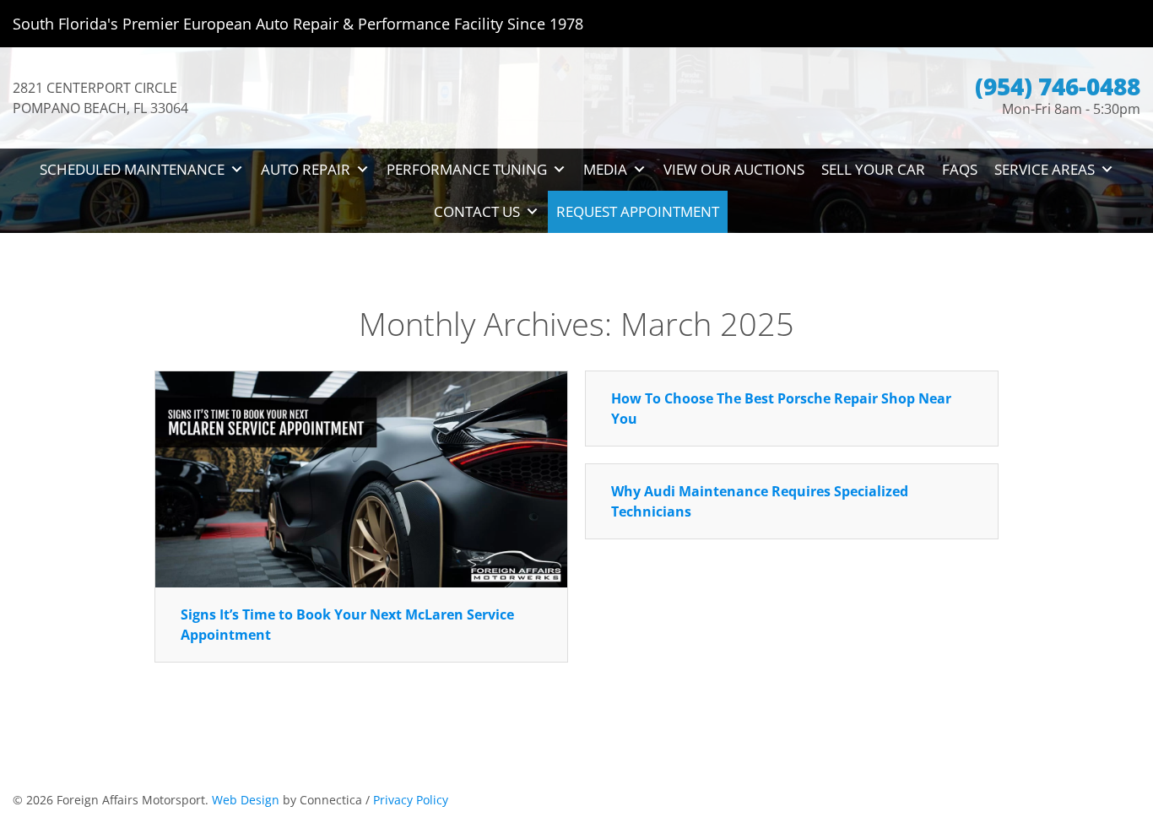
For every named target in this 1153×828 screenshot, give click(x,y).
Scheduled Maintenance (132, 169)
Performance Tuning (467, 169)
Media (605, 169)
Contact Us (477, 211)
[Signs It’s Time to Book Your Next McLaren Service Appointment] (361, 477)
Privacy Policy (410, 800)
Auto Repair (305, 169)
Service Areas (1044, 169)
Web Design (245, 800)
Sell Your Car (873, 169)
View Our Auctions (733, 169)
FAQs (959, 169)
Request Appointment (637, 211)
